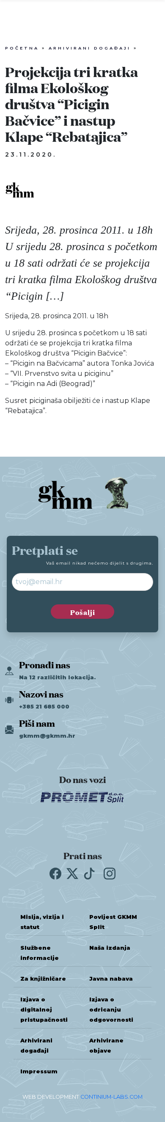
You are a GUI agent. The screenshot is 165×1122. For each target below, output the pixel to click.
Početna (22, 48)
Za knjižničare (43, 979)
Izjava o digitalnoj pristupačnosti (44, 1009)
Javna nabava (111, 979)
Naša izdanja (109, 948)
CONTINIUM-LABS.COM (111, 1097)
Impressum (39, 1071)
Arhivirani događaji (90, 48)
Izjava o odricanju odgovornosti (111, 1009)
